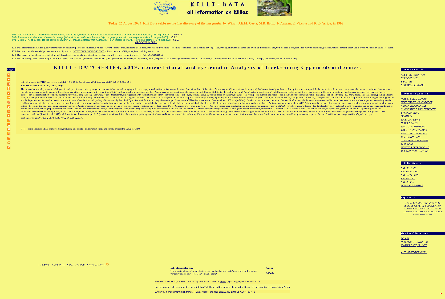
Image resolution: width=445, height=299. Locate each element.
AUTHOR (429, 214)
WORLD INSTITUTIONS (413, 126)
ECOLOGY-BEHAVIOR (412, 85)
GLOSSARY (407, 144)
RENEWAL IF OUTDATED (414, 242)
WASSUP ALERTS (410, 119)
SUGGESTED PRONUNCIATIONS (418, 109)
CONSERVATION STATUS (414, 140)
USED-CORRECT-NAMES (419, 203)
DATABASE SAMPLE (412, 185)
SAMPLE (80, 264)
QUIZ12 (270, 273)
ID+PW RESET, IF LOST (414, 245)
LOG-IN (405, 238)
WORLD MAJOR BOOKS (414, 133)
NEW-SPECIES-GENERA (422, 204)
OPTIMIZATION (95, 264)
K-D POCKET (408, 178)
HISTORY (422, 214)
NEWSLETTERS (409, 123)
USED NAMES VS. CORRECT (416, 102)
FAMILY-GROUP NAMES (414, 106)
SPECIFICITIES (409, 78)
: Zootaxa (177, 34)
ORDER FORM (133, 128)
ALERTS (45, 264)
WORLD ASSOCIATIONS (414, 130)
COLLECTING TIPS (411, 137)
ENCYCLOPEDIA (410, 112)
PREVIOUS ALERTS (146, 42)
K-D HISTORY (408, 168)
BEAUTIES (406, 81)
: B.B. (175, 40)
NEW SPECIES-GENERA (414, 99)
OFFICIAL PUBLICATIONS (414, 151)
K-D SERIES (407, 182)
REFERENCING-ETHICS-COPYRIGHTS (234, 291)
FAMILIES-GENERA (432, 209)
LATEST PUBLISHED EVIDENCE (88, 51)
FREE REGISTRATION (152, 55)
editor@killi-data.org (280, 287)
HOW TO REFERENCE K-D (415, 147)
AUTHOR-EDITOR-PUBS (414, 252)
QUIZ (70, 264)
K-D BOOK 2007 (409, 171)
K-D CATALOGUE (410, 175)
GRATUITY (406, 116)
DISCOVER (408, 211)
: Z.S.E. (173, 37)
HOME (223, 281)
